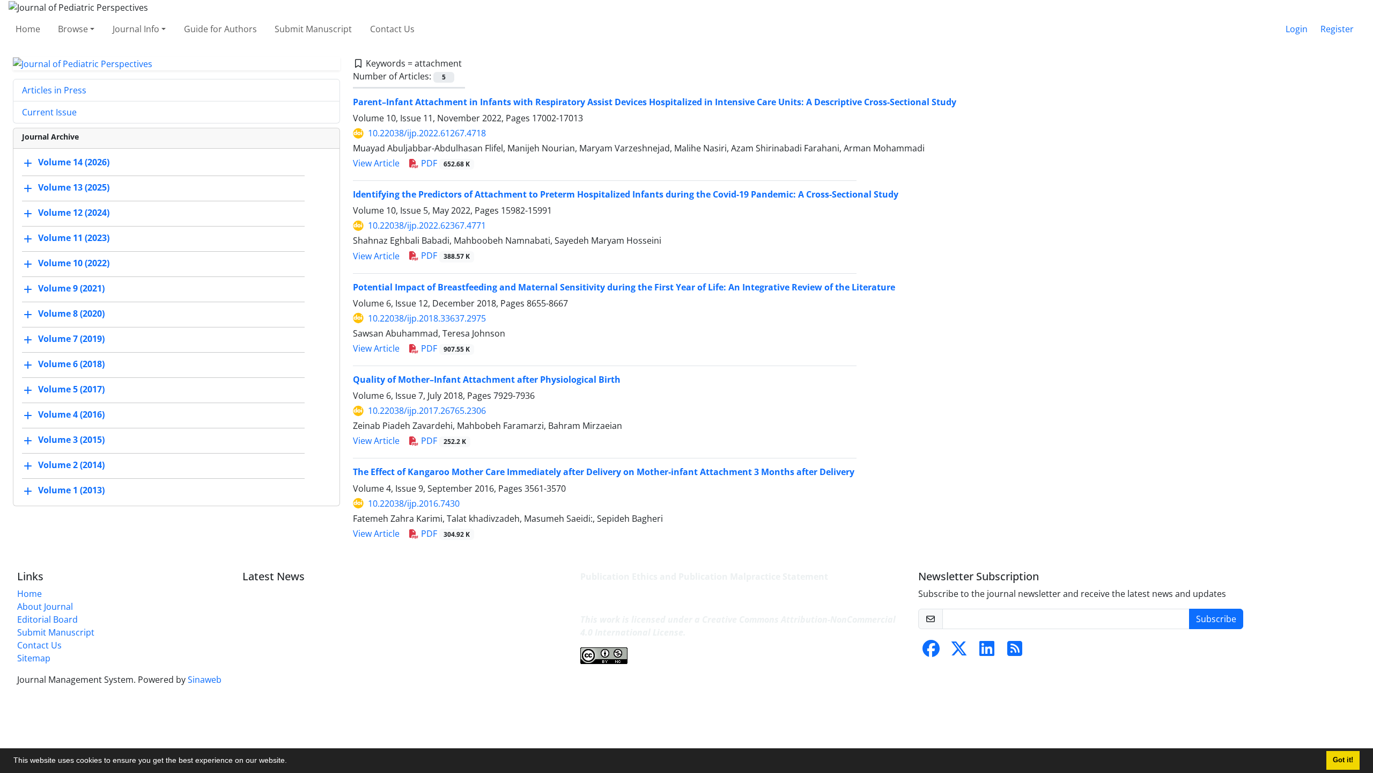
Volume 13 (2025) (73, 188)
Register (1337, 29)
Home (28, 29)
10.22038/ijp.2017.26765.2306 (427, 411)
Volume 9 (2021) (71, 289)
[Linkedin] (987, 652)
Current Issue (49, 112)
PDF (444, 163)
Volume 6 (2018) (71, 364)
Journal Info (136, 29)
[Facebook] (931, 652)
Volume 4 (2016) (71, 415)
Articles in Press (54, 90)
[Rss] (1015, 652)
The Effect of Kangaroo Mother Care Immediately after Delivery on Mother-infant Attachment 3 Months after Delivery (603, 472)
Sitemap (33, 658)
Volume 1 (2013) (71, 491)
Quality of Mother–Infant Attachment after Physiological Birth (487, 379)
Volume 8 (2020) (71, 314)
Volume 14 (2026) (73, 163)
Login (1297, 29)
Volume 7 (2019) (71, 339)
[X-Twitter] (959, 652)
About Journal (45, 606)
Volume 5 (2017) (71, 390)
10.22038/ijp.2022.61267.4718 (427, 133)
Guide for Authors (220, 29)
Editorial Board (47, 619)
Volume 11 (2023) (73, 238)
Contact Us (392, 29)
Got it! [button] (1343, 760)
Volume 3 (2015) (71, 440)
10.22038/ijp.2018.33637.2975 (427, 318)
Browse (73, 29)
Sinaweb (205, 680)
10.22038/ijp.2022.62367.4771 (427, 225)
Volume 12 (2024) (73, 213)
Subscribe (1216, 619)
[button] (290, 761)
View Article (376, 163)
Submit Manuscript (313, 29)
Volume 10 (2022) (73, 263)
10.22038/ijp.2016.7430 (414, 503)
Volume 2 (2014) (71, 465)
